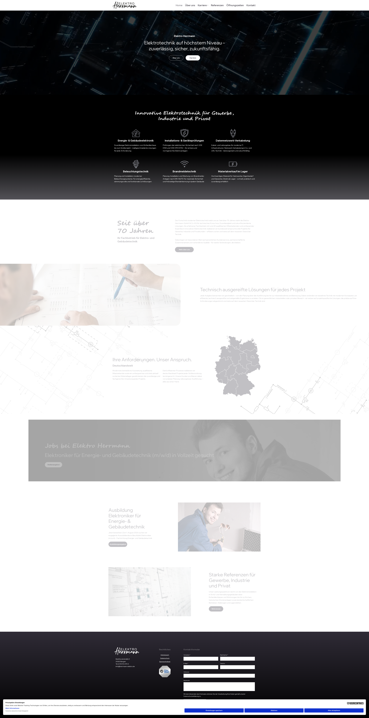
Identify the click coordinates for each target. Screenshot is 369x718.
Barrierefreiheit (164, 662)
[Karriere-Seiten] (207, 5)
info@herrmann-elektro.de (125, 666)
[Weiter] (355, 450)
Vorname (187, 655)
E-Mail (186, 663)
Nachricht (187, 680)
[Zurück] (13, 450)
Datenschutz (164, 658)
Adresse (186, 672)
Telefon (222, 663)
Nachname (224, 655)
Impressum (165, 655)
